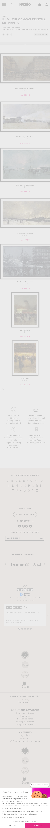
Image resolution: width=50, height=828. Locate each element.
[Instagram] (23, 527)
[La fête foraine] (25, 327)
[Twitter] (30, 527)
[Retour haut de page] (2, 389)
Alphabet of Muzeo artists (25, 475)
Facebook (3, 34)
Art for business (25, 702)
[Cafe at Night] (25, 375)
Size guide (25, 716)
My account (25, 738)
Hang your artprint (25, 724)
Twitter (7, 34)
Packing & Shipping (25, 721)
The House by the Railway (25, 186)
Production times (25, 718)
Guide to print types (25, 713)
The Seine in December (25, 234)
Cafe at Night (25, 379)
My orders (25, 735)
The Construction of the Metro (25, 89)
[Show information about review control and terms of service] (39, 598)
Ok (41, 538)
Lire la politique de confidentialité (13, 817)
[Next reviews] (48, 615)
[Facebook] (19, 527)
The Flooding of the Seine (25, 137)
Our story (25, 699)
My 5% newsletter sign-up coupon (25, 741)
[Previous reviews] (2, 615)
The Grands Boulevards (25, 282)
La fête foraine (25, 331)
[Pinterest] (27, 527)
